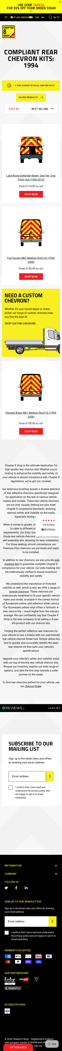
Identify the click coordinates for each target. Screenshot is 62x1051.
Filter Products (28, 97)
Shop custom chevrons (20, 323)
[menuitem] (24, 979)
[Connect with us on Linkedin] (26, 887)
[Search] (50, 17)
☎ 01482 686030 (19, 17)
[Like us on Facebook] (17, 887)
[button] (49, 525)
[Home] (8, 31)
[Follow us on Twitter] (7, 887)
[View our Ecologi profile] (10, 980)
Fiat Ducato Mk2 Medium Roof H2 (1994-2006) (31, 260)
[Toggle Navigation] (6, 17)
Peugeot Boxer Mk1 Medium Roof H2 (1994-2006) (31, 414)
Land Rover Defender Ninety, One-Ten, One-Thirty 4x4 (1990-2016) (31, 177)
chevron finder (33, 686)
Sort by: (14, 108)
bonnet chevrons (19, 591)
